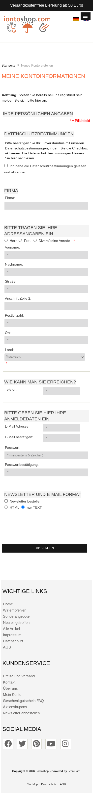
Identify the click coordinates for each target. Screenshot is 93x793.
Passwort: (12, 448)
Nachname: (14, 264)
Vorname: (12, 247)
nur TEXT (34, 507)
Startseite (8, 65)
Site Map (32, 784)
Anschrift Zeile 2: (18, 298)
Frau (27, 241)
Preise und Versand (19, 676)
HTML (14, 507)
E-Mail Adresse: (17, 426)
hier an (40, 100)
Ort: (8, 333)
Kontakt (9, 682)
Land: (9, 350)
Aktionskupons (15, 707)
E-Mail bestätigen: (19, 437)
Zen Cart (74, 771)
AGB (7, 647)
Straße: (11, 281)
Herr (13, 241)
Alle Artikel (11, 629)
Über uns (10, 688)
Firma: (10, 198)
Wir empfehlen (14, 610)
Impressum (12, 635)
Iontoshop (43, 771)
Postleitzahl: (14, 315)
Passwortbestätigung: (22, 465)
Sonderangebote (16, 616)
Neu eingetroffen (16, 622)
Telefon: (11, 389)
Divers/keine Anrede (54, 241)
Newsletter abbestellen (21, 713)
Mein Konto (12, 694)
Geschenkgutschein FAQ (23, 701)
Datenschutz (13, 641)
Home (8, 604)
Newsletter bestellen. (26, 501)
